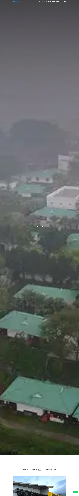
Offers (57, 1)
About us (43, 1)
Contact (61, 1)
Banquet (53, 1)
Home (39, 1)
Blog (65, 1)
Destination (48, 1)
